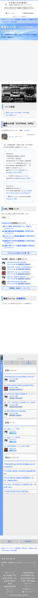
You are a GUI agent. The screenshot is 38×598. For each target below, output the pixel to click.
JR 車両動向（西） (29, 575)
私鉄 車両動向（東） (10, 578)
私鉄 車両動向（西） (28, 578)
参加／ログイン (28, 8)
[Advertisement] (19, 61)
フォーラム (10, 573)
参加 (20, 8)
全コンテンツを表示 (20, 16)
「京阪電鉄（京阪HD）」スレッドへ (19, 288)
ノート (29, 586)
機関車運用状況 (29, 573)
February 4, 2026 (24, 178)
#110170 (27, 130)
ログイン (13, 8)
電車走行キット (29, 589)
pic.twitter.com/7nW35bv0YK (21, 193)
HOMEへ (28, 541)
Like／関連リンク (11, 115)
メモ (7, 8)
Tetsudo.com (6, 223)
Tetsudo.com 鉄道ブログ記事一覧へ (19, 253)
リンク (10, 592)
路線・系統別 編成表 (28, 581)
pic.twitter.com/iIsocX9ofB (14, 172)
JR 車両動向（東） (11, 575)
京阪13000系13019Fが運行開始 (17, 491)
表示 (33, 134)
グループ (29, 583)
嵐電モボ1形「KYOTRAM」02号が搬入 (18, 112)
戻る (9, 541)
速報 (10, 583)
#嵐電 (29, 190)
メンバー (11, 589)
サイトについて (29, 592)
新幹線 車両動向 (10, 581)
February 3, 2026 (11, 199)
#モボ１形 (9, 193)
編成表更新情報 (11, 586)
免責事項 (21, 298)
